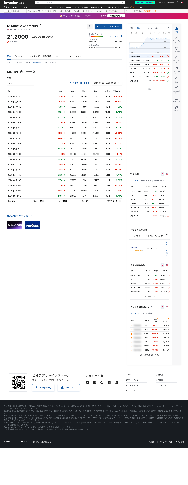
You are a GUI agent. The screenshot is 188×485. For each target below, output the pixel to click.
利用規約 (152, 442)
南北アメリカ (87, 11)
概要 (8, 63)
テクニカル (59, 56)
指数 (138, 28)
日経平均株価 (135, 56)
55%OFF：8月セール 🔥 (145, 2)
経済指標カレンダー (98, 7)
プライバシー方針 (166, 442)
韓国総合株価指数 (136, 64)
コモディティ (147, 28)
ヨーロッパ (98, 11)
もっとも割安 (135, 313)
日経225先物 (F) (136, 60)
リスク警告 (180, 442)
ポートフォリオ (132, 385)
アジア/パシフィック (116, 11)
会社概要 (159, 375)
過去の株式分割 (50, 63)
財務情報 (47, 56)
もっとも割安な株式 (139, 306)
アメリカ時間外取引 (49, 11)
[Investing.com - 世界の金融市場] (14, 2)
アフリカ (129, 11)
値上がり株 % (146, 180)
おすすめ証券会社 (138, 229)
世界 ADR (68, 11)
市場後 (60, 11)
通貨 (132, 28)
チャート (18, 56)
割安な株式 (138, 11)
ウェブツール (131, 390)
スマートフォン (132, 380)
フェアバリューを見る (111, 36)
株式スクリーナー (114, 7)
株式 (7, 11)
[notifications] (177, 2)
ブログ (129, 375)
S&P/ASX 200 (135, 77)
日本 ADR (77, 11)
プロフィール (17, 63)
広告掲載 (159, 380)
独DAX (132, 73)
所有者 (27, 63)
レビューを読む (167, 249)
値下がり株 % (159, 180)
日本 (29, 11)
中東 (105, 11)
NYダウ (133, 69)
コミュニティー (74, 56)
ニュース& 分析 (32, 56)
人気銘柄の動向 (137, 265)
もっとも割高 (147, 313)
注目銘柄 (134, 174)
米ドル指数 (134, 81)
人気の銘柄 (134, 180)
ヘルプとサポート (163, 385)
